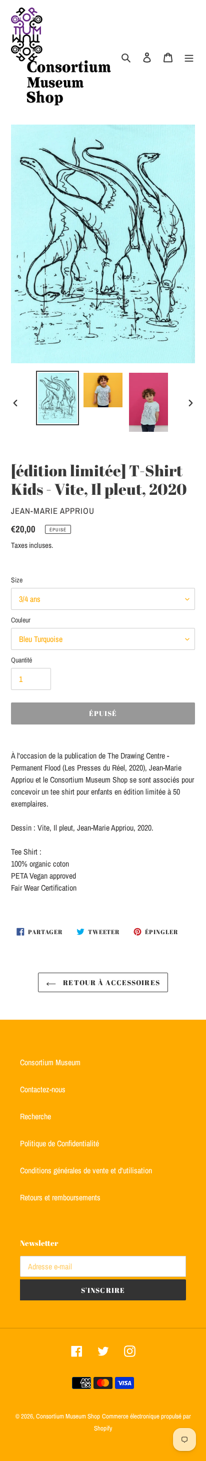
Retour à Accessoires (110, 982)
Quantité (21, 659)
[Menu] (189, 57)
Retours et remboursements (60, 1197)
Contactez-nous (43, 1089)
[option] (57, 398)
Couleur (20, 619)
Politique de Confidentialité (59, 1143)
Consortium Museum (50, 1062)
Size (16, 579)
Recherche (35, 1116)
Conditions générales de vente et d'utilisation (86, 1170)
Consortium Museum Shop (68, 1416)
